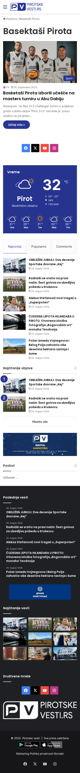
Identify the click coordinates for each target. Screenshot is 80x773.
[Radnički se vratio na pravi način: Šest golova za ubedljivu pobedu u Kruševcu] (14, 284)
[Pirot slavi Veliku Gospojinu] (65, 653)
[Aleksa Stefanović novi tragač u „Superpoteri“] (14, 303)
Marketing (23, 753)
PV (7, 87)
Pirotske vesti (31, 738)
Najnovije (15, 246)
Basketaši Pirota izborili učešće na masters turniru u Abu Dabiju (38, 96)
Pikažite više (40, 421)
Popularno (38, 246)
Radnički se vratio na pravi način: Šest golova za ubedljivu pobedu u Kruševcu (52, 282)
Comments (64, 246)
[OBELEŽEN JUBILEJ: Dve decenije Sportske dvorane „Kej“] (14, 265)
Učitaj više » (16, 124)
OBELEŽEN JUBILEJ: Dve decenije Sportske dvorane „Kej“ (52, 262)
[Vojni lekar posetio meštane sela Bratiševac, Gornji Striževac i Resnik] (40, 653)
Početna (11, 18)
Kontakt (59, 753)
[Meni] (5, 8)
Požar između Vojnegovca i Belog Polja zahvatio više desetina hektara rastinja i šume (49, 347)
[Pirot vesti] (26, 7)
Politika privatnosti (42, 753)
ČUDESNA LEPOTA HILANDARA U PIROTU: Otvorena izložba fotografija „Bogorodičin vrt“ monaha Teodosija (51, 322)
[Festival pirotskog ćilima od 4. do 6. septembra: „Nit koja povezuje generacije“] (15, 653)
